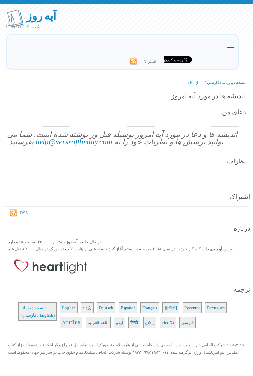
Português (216, 308)
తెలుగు (168, 322)
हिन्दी (134, 322)
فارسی (187, 322)
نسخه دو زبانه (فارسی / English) (217, 82)
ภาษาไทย (71, 322)
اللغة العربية (98, 322)
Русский (192, 308)
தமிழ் (150, 322)
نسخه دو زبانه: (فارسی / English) (37, 311)
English (69, 308)
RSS (24, 213)
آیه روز (42, 15)
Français (149, 308)
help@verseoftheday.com (74, 141)
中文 (87, 308)
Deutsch (106, 308)
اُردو (119, 322)
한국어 (170, 308)
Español (128, 308)
